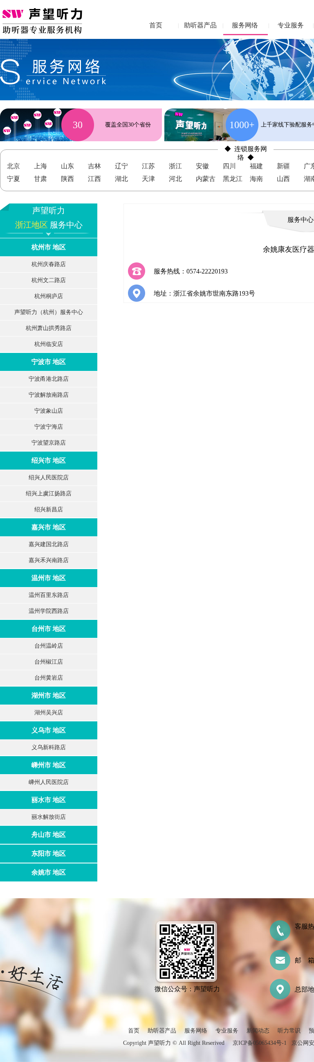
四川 (229, 166)
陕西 (67, 178)
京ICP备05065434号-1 (260, 1043)
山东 (67, 166)
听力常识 (289, 1031)
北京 (13, 166)
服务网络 (245, 25)
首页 (155, 25)
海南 (256, 178)
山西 (283, 178)
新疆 (283, 166)
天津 (148, 178)
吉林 (94, 166)
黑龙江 (232, 178)
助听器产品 (200, 25)
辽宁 (121, 166)
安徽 (202, 166)
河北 (175, 178)
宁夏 (13, 178)
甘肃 (40, 178)
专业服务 (291, 25)
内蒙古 (205, 178)
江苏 (148, 166)
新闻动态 (258, 1031)
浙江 (175, 166)
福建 (256, 166)
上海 (40, 166)
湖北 (121, 178)
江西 (94, 178)
